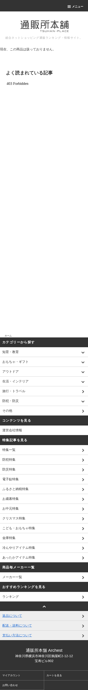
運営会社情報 (12, 430)
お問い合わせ (10, 685)
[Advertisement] (44, 321)
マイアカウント (11, 675)
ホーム (8, 335)
